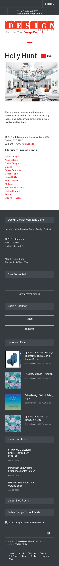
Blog (24, 556)
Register (30, 329)
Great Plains (11, 173)
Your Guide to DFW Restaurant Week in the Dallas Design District (29, 13)
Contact (33, 556)
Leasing (45, 556)
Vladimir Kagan (13, 197)
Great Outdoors (13, 170)
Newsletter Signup (29, 294)
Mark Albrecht (12, 180)
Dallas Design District (25, 541)
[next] (11, 11)
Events (43, 553)
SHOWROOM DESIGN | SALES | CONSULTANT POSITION (19, 452)
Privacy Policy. (21, 544)
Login (30, 319)
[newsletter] (26, 3)
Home (11, 553)
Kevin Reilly (11, 177)
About (21, 553)
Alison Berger (12, 156)
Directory (32, 553)
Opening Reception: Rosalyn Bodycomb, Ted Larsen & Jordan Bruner (39, 355)
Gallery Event (30, 363)
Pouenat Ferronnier (15, 187)
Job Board (13, 556)
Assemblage (11, 160)
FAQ (11, 559)
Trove (8, 194)
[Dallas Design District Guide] (25, 522)
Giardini (9, 166)
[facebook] (9, 3)
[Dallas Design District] (29, 29)
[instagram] (20, 3)
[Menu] (29, 42)
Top (47, 532)
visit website (28, 143)
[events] (3, 3)
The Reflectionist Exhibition (39, 374)
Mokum (9, 184)
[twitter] (14, 3)
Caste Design (12, 163)
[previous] (3, 11)
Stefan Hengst (12, 191)
